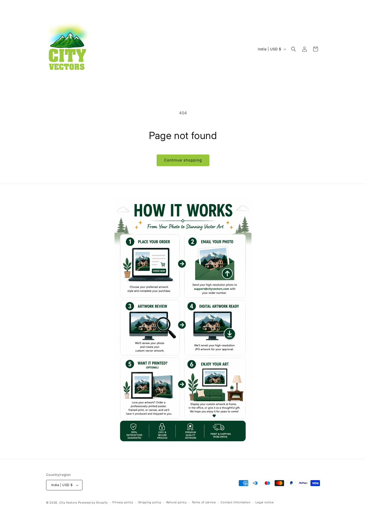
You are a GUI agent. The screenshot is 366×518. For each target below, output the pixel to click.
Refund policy (176, 502)
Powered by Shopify (93, 502)
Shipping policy (150, 502)
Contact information (235, 502)
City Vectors (68, 502)
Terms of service (204, 502)
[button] (293, 49)
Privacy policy (123, 502)
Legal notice (264, 502)
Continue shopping (183, 160)
